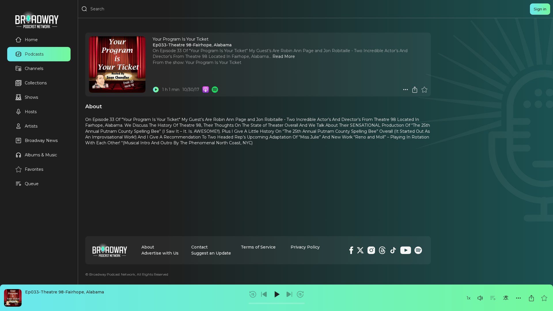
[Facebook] (351, 250)
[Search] (84, 9)
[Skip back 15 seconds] (253, 294)
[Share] (531, 298)
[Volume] (480, 298)
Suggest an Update (211, 253)
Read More (283, 56)
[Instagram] (371, 250)
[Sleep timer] (506, 298)
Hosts (31, 111)
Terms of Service (258, 247)
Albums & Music (41, 155)
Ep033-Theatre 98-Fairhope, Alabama (64, 292)
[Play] (276, 294)
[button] (480, 298)
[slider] (277, 303)
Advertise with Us (160, 253)
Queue (32, 183)
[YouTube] (405, 250)
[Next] (289, 294)
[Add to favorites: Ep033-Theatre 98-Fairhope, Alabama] (544, 298)
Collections (36, 83)
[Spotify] (418, 250)
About (147, 247)
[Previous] (264, 294)
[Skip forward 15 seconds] (300, 294)
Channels (34, 68)
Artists (31, 126)
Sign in (540, 9)
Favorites (34, 169)
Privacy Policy (305, 247)
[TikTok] (393, 250)
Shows (31, 97)
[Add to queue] (493, 298)
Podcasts (34, 54)
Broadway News (41, 140)
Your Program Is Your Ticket (213, 62)
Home (31, 39)
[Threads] (382, 250)
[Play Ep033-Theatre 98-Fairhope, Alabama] (156, 89)
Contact (199, 247)
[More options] (518, 298)
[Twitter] (360, 250)
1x (468, 298)
